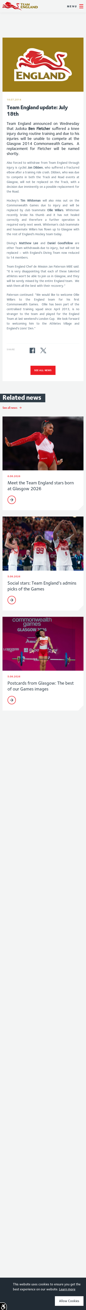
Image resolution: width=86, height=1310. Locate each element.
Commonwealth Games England (20, 6)
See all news (43, 370)
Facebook (32, 350)
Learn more (67, 1289)
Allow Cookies (69, 1301)
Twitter (43, 350)
